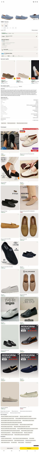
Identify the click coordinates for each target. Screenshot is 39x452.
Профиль (35, 451)
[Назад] (1, 1)
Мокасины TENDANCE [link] (4, 407)
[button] (2, 25)
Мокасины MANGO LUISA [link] (5, 350)
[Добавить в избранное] (35, 1)
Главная (4, 451)
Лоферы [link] (2, 153)
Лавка (12, 451)
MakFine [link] (32, 81)
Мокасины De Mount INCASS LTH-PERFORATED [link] (27, 211)
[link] (10, 416)
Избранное (19, 451)
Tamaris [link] (2, 81)
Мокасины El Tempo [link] (4, 211)
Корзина (27, 451)
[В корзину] (15, 79)
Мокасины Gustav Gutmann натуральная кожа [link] (27, 153)
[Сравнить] (33, 1)
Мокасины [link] (4, 81)
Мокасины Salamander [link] (23, 294)
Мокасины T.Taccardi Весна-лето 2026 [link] (7, 266)
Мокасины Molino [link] (3, 182)
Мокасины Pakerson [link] (23, 407)
